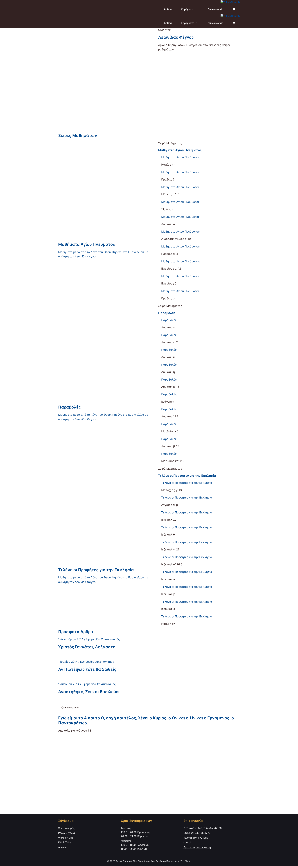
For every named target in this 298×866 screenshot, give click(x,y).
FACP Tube (64, 842)
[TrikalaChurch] (230, 2)
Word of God (65, 837)
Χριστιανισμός (66, 828)
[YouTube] (234, 9)
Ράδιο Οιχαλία (66, 832)
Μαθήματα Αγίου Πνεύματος (180, 150)
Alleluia (62, 847)
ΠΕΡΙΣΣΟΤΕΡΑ (71, 707)
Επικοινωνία (215, 9)
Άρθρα (168, 9)
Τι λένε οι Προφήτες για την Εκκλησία (187, 476)
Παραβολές (166, 313)
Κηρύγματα (187, 9)
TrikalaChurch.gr (124, 861)
